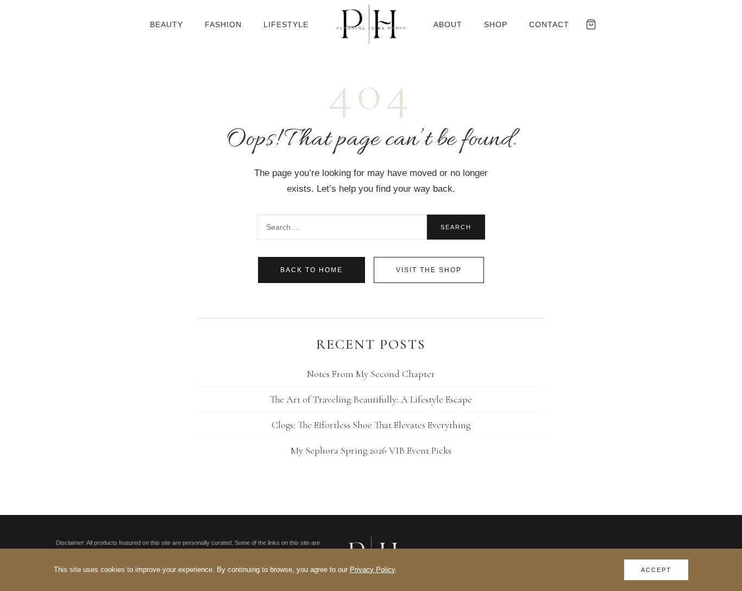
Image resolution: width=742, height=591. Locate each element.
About (447, 24)
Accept (656, 570)
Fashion (223, 24)
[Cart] (591, 24)
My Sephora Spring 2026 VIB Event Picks (371, 450)
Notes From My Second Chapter (371, 374)
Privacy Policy (372, 569)
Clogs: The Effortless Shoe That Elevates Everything (371, 425)
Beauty (166, 24)
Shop (495, 24)
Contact (549, 24)
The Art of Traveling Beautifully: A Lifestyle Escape (371, 399)
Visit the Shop (429, 270)
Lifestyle (286, 24)
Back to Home (311, 270)
